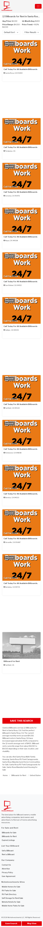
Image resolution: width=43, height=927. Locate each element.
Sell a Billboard (7, 851)
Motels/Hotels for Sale (11, 902)
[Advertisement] (21, 694)
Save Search (11, 923)
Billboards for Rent (9, 836)
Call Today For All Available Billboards (20, 69)
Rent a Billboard (8, 854)
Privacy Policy (7, 872)
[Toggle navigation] (38, 6)
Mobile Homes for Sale (11, 887)
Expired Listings (8, 840)
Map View (31, 923)
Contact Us (6, 865)
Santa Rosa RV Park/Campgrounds (24, 759)
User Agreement (8, 876)
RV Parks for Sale (9, 890)
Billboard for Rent (12, 661)
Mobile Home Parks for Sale (13, 906)
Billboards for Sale (9, 833)
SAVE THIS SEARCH (21, 720)
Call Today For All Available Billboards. (21, 494)
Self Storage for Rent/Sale (12, 898)
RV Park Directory (9, 894)
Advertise (6, 869)
